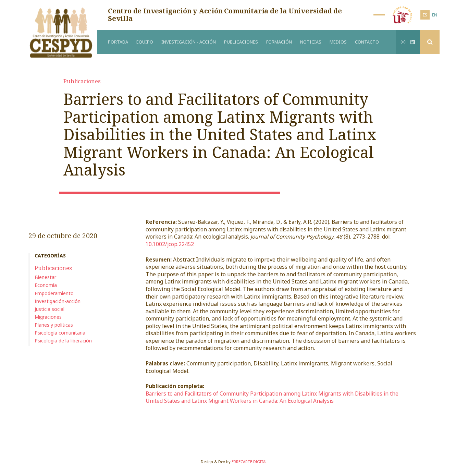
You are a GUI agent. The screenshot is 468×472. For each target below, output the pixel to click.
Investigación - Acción (188, 42)
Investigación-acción (58, 301)
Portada (118, 42)
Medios (338, 42)
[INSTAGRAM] (403, 41)
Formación (279, 42)
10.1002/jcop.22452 (170, 244)
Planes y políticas (54, 325)
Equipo (144, 42)
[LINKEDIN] (413, 41)
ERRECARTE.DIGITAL (250, 461)
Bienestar (45, 277)
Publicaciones (241, 42)
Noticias (310, 42)
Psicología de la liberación (63, 340)
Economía (46, 285)
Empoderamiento (54, 293)
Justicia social (49, 309)
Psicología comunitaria (60, 332)
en (434, 14)
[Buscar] (430, 42)
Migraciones (48, 317)
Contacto (367, 42)
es (425, 14)
